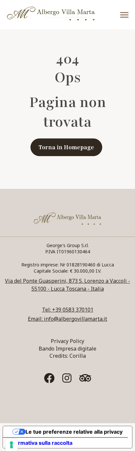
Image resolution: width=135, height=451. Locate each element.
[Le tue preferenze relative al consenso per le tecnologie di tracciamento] (11, 445)
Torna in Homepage (66, 147)
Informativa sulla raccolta (40, 443)
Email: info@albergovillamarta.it (67, 318)
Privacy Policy (67, 341)
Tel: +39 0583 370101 (67, 309)
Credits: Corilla (67, 355)
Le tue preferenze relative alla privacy (74, 431)
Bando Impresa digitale (67, 348)
